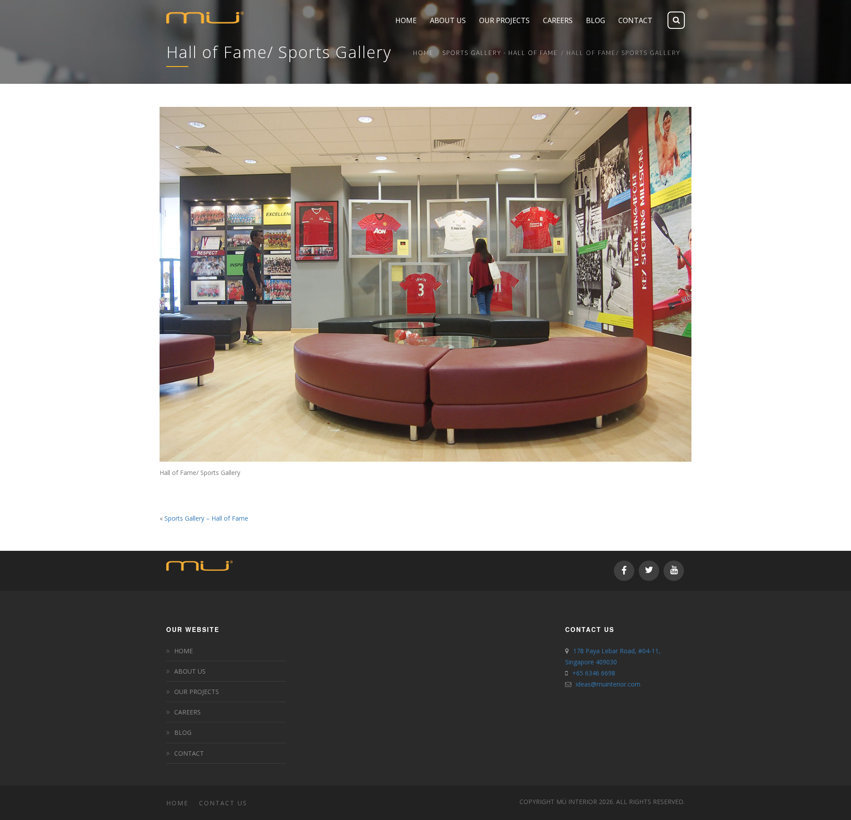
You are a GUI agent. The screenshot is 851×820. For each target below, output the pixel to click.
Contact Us (223, 803)
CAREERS (187, 712)
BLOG (182, 732)
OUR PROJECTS (196, 691)
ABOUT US (190, 671)
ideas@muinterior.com (608, 684)
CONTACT (189, 753)
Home (423, 52)
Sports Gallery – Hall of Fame (206, 518)
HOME (183, 651)
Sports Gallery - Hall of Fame (500, 52)
